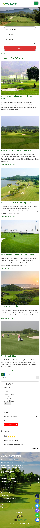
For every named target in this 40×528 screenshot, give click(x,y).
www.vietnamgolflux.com (15, 467)
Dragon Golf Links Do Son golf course (17, 254)
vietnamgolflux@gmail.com (14, 465)
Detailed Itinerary (7, 112)
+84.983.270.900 (20, 462)
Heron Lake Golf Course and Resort (16, 150)
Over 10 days (9, 401)
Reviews (5, 508)
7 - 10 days (8, 399)
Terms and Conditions (9, 499)
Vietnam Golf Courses (11, 421)
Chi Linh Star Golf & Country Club (16, 202)
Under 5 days (9, 394)
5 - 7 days (8, 396)
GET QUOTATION (10, 424)
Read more (35, 449)
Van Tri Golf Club (8, 356)
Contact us (5, 505)
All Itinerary (9, 392)
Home (3, 54)
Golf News (5, 487)
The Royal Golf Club (10, 306)
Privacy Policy (6, 502)
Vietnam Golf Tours (10, 416)
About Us (5, 495)
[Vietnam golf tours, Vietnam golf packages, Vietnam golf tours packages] (11, 3)
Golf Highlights (7, 484)
